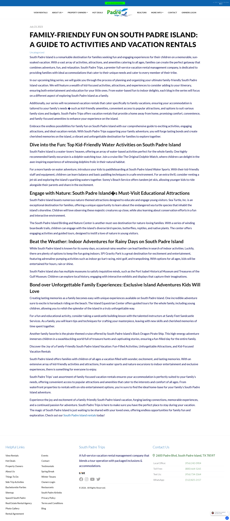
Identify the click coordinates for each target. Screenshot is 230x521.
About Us (57, 12)
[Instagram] (221, 3)
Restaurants (47, 487)
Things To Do (12, 476)
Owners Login (189, 12)
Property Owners (77, 12)
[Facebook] (220, 3)
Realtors (142, 12)
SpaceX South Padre (16, 498)
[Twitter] (99, 479)
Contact (172, 12)
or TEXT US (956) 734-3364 (221, 2)
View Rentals (40, 12)
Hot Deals (97, 12)
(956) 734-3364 (193, 474)
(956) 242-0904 (193, 463)
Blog (43, 508)
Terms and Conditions (52, 503)
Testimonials (47, 466)
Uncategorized (37, 52)
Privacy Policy (48, 498)
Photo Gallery (12, 508)
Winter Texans (48, 476)
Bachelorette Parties (16, 487)
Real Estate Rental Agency (19, 503)
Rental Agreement (15, 513)
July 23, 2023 (36, 26)
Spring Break (47, 471)
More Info (156, 12)
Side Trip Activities (15, 482)
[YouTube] (93, 479)
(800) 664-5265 (193, 468)
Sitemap (10, 492)
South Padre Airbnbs (51, 492)
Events (44, 455)
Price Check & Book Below (115, 3)
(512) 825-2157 (193, 479)
